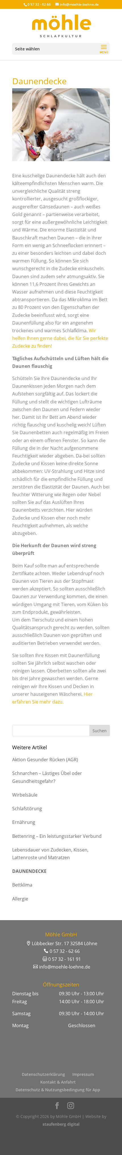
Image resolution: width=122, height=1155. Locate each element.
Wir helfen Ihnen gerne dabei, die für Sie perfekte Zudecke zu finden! (60, 338)
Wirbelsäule (24, 795)
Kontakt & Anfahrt (58, 1082)
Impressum (83, 1074)
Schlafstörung (27, 808)
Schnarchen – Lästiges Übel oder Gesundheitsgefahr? (47, 777)
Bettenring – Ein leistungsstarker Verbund (57, 836)
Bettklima (22, 885)
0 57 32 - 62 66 (39, 4)
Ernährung (23, 822)
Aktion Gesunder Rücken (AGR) (45, 759)
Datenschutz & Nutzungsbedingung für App (58, 1089)
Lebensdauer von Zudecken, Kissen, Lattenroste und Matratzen (50, 854)
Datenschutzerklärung (43, 1074)
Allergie (20, 899)
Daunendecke (29, 871)
